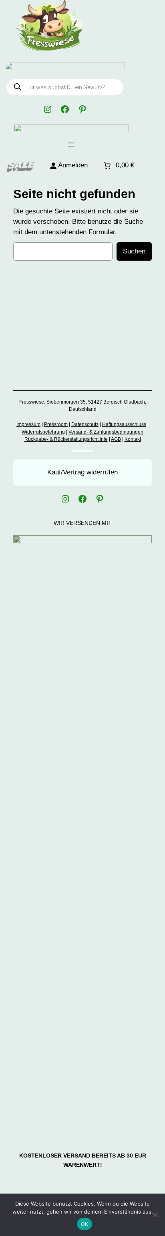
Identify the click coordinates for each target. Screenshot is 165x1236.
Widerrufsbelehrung (43, 432)
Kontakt (133, 439)
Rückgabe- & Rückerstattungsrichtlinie (66, 439)
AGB (116, 439)
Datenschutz (85, 424)
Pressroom (56, 424)
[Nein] (155, 1215)
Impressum (28, 424)
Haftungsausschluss (124, 424)
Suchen (134, 251)
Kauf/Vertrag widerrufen (82, 472)
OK (85, 1224)
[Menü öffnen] (71, 144)
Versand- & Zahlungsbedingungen (105, 432)
